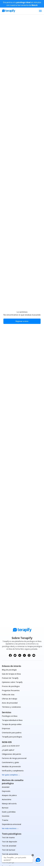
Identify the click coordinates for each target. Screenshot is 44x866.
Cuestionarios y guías (10, 762)
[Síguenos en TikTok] (24, 655)
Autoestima (6, 799)
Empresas (6, 728)
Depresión (6, 791)
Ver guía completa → (11, 775)
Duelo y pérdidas (9, 812)
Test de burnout (8, 850)
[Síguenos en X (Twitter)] (15, 655)
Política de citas (8, 694)
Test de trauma (8, 837)
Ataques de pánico (9, 795)
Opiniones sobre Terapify (12, 682)
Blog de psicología (9, 669)
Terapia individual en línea (12, 720)
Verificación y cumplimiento (13, 770)
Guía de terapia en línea (11, 674)
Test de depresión (9, 841)
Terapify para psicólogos (12, 736)
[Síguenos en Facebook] (10, 655)
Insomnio (5, 816)
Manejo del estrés (9, 803)
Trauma (5, 820)
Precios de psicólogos (11, 686)
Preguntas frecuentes (11, 690)
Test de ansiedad (9, 846)
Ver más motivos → (10, 828)
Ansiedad (5, 787)
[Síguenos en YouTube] (33, 655)
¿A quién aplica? (8, 750)
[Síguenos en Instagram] (29, 655)
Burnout (5, 807)
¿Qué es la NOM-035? (11, 746)
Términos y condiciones (11, 707)
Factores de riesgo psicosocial (14, 758)
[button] (38, 860)
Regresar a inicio (22, 321)
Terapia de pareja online (11, 724)
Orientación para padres (11, 732)
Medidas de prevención (11, 766)
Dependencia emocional (11, 824)
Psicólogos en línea (9, 716)
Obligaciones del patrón (11, 754)
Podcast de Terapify (10, 678)
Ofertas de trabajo (9, 698)
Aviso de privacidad (9, 703)
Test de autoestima (10, 854)
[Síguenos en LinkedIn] (19, 655)
